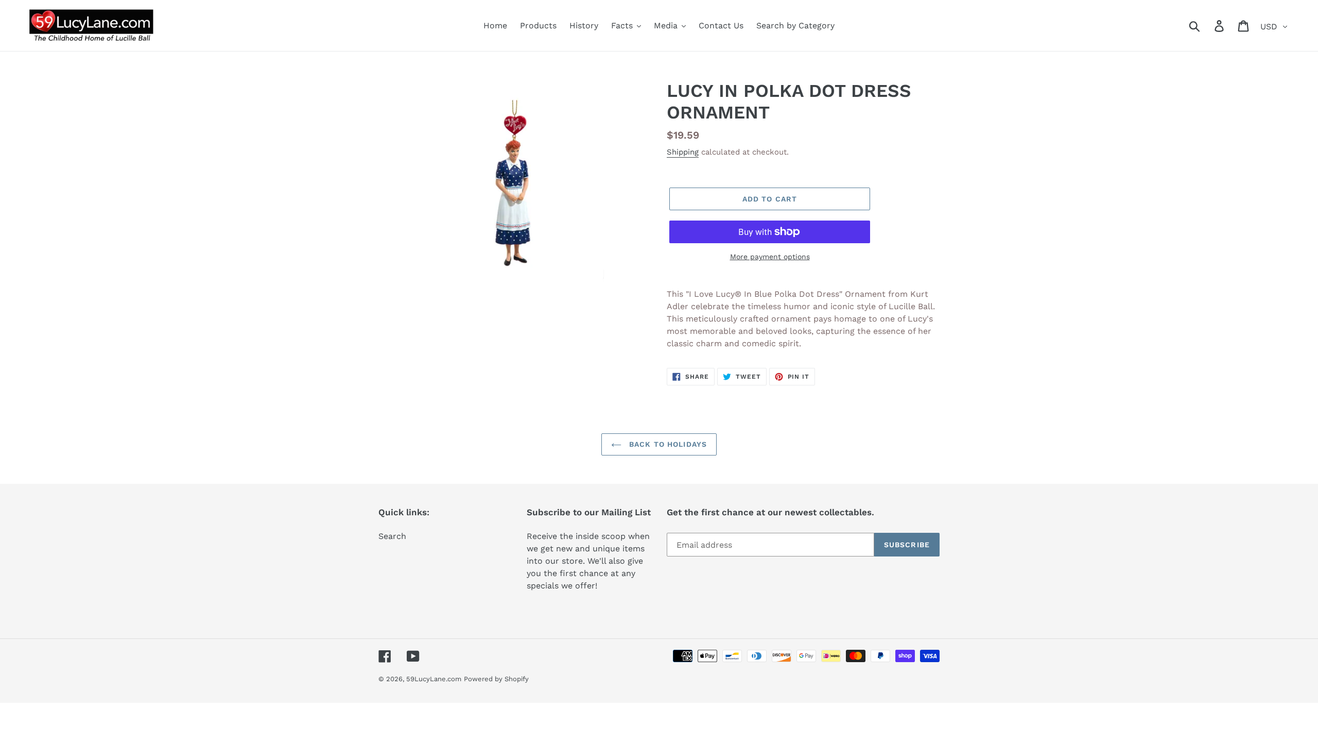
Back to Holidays (667, 444)
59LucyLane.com (433, 679)
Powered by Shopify (496, 679)
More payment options (770, 256)
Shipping (683, 152)
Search (392, 536)
